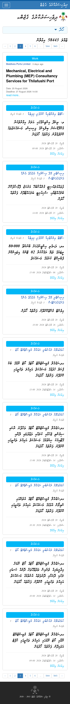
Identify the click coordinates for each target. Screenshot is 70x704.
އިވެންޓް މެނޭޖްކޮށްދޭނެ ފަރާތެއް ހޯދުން (42, 311)
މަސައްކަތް (35, 108)
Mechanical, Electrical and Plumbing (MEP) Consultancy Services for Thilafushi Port (31, 75)
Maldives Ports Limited (18, 64)
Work (35, 58)
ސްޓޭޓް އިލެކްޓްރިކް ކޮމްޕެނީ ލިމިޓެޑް (45, 114)
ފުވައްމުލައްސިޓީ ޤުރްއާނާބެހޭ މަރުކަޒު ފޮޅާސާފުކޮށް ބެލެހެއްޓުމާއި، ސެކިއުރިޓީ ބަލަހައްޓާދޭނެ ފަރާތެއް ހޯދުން (36, 193)
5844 (48, 46)
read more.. (13, 95)
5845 (55, 46)
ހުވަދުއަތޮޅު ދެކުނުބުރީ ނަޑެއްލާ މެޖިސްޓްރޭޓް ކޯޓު (38, 350)
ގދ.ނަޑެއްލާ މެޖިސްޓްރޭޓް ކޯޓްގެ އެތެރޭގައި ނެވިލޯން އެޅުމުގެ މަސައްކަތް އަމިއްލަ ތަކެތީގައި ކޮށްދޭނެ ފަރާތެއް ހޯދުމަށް (37, 505)
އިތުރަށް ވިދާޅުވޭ (57, 154)
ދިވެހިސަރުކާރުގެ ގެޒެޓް (53, 5)
